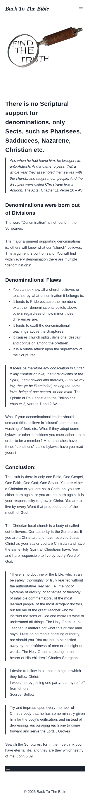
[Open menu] (81, 8)
